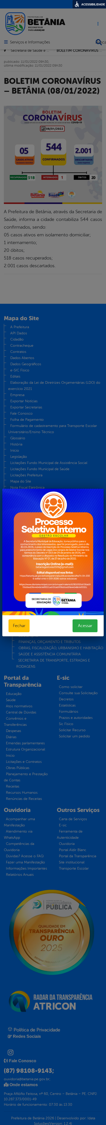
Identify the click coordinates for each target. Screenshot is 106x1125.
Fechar (19, 625)
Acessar (85, 625)
